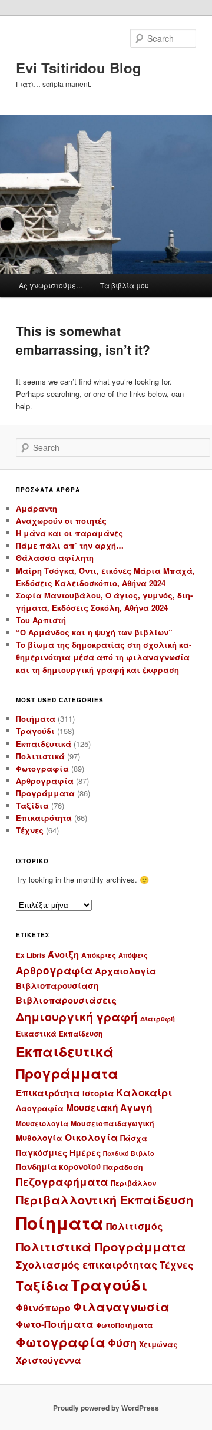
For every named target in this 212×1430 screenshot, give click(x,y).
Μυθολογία (39, 1137)
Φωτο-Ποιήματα (55, 1324)
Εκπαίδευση (80, 1034)
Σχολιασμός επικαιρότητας (86, 1264)
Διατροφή (157, 1018)
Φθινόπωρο (43, 1307)
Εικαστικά (36, 1033)
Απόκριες (98, 955)
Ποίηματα (60, 1222)
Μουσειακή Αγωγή (109, 1107)
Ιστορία (98, 1093)
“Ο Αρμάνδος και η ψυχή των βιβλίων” (94, 632)
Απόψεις (133, 955)
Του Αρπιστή (41, 619)
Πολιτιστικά (40, 756)
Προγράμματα (45, 793)
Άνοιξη (63, 954)
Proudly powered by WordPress (106, 1407)
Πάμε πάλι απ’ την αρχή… (70, 545)
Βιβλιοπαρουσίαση (57, 985)
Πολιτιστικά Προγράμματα (101, 1246)
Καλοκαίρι (144, 1092)
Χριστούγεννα (48, 1360)
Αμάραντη (36, 508)
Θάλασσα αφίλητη (55, 557)
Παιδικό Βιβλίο (128, 1153)
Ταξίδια (32, 805)
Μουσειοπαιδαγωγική (112, 1123)
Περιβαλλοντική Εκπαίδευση (104, 1200)
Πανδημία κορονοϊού (58, 1166)
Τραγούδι (35, 730)
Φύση (122, 1343)
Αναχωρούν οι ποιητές (61, 520)
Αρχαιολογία (125, 970)
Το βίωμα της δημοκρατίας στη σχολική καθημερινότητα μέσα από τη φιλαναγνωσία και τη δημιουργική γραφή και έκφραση (103, 657)
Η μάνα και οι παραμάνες (69, 533)
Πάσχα (133, 1138)
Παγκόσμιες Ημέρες (58, 1152)
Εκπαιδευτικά (43, 743)
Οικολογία (91, 1137)
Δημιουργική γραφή (77, 1016)
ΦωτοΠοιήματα (124, 1325)
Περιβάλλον (133, 1183)
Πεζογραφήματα (62, 1181)
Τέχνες (30, 830)
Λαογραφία (40, 1108)
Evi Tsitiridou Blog (78, 68)
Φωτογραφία (42, 768)
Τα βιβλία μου (124, 285)
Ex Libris (30, 955)
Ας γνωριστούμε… (51, 285)
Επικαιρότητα (44, 817)
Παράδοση (123, 1167)
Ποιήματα (35, 718)
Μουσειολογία (42, 1124)
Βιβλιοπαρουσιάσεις (66, 1000)
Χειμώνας (158, 1344)
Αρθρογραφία (45, 780)
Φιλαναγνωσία (121, 1306)
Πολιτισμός (134, 1226)
